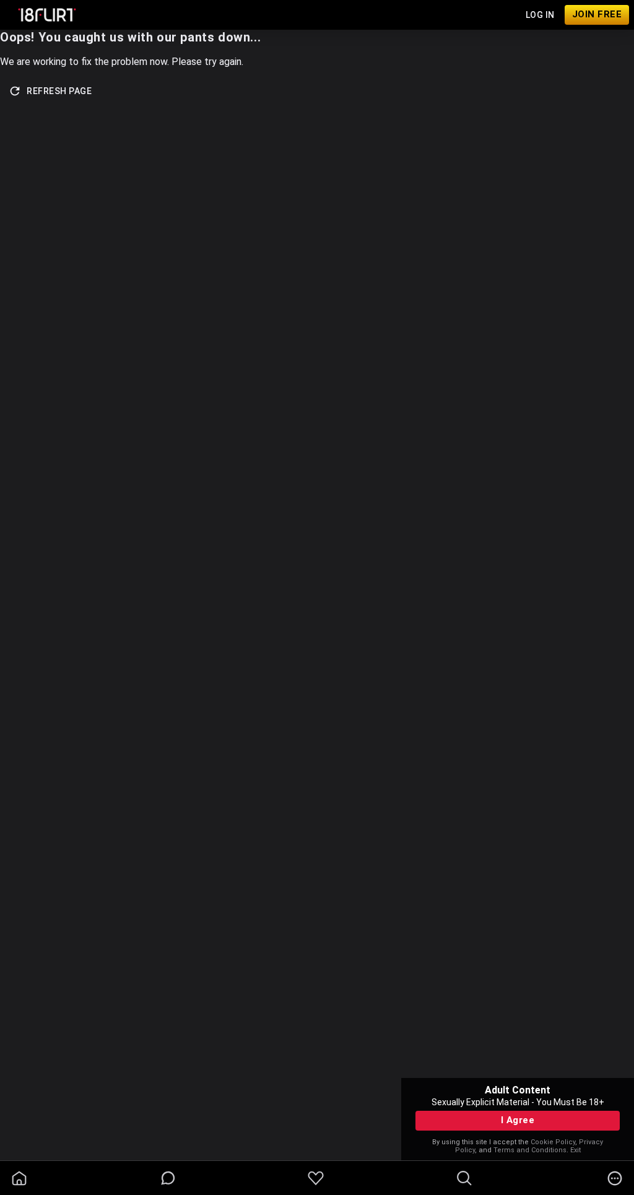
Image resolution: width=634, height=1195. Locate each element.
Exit (575, 1150)
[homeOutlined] (19, 1178)
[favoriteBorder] (315, 1178)
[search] (464, 1178)
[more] (614, 1178)
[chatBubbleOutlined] (168, 1178)
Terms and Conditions (530, 1150)
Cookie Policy (553, 1142)
